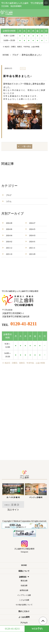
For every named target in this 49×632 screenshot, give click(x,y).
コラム (8, 201)
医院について (24, 571)
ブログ (8, 195)
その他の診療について (24, 605)
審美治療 (24, 581)
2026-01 (32, 242)
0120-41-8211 (23, 323)
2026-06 (9, 229)
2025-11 (32, 248)
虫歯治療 (24, 585)
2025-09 (32, 254)
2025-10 (9, 254)
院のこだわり (24, 611)
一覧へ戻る (26, 146)
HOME (24, 565)
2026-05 (32, 229)
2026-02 (9, 242)
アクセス (24, 623)
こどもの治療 (24, 600)
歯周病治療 (24, 590)
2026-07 (32, 223)
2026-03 (32, 235)
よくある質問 (24, 617)
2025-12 (9, 248)
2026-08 (9, 223)
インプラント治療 (24, 595)
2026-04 (9, 235)
